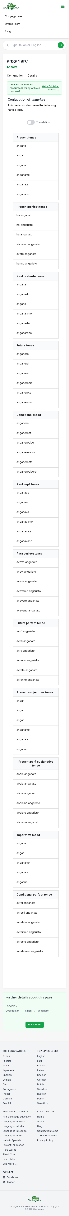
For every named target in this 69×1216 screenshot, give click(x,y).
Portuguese (9, 1089)
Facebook (12, 1177)
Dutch (6, 1084)
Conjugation (13, 16)
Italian (28, 1010)
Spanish (7, 1074)
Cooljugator (12, 1010)
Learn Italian (9, 1159)
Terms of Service (47, 1135)
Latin (40, 1060)
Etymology (12, 24)
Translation (43, 122)
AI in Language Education (17, 1116)
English (7, 1079)
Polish (40, 1098)
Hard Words (9, 1149)
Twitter (11, 1182)
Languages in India (13, 1126)
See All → (8, 1103)
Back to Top (34, 1024)
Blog (8, 31)
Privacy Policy (45, 1140)
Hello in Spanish (12, 1140)
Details (32, 75)
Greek (6, 1056)
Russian (7, 1060)
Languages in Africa (14, 1121)
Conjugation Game (47, 1130)
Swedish (42, 1089)
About (40, 1121)
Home (40, 1116)
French (7, 1093)
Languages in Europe (15, 1130)
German (7, 1098)
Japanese (8, 1070)
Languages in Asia (13, 1135)
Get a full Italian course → (50, 88)
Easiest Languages (13, 1144)
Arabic (6, 1065)
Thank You (9, 1154)
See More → (10, 1163)
